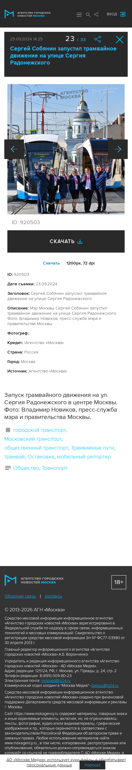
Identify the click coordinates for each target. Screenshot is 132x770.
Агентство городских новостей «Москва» (28, 14)
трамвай (14, 456)
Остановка (41, 456)
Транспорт (54, 468)
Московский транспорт (32, 438)
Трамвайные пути (92, 447)
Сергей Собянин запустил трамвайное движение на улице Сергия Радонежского (63, 55)
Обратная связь (20, 596)
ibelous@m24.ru (104, 685)
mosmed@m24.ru (56, 680)
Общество (26, 468)
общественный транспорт (36, 447)
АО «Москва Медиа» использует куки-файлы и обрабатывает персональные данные (66, 762)
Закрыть (120, 39)
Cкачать (51, 263)
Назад (14, 149)
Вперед (118, 149)
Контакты (53, 596)
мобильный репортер (84, 456)
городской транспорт (39, 430)
